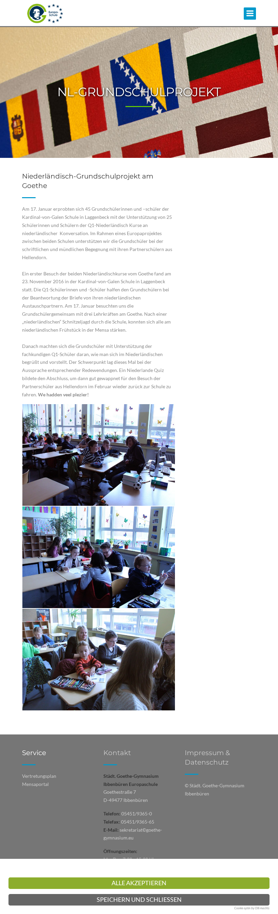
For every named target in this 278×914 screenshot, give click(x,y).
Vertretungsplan (39, 776)
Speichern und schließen (139, 899)
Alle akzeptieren (139, 883)
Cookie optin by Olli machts (252, 908)
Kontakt (117, 753)
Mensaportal (35, 784)
